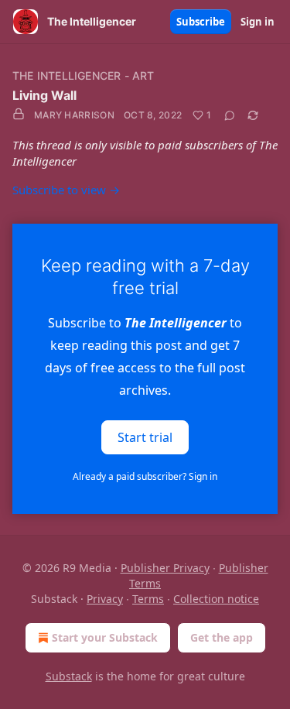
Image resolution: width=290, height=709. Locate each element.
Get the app (221, 637)
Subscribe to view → (66, 189)
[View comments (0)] (230, 115)
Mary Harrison (74, 115)
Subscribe (200, 22)
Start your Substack (105, 637)
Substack (69, 676)
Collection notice (216, 598)
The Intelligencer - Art (83, 75)
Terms (148, 598)
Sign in (258, 22)
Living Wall (44, 95)
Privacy (105, 598)
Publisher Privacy (165, 567)
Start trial (145, 437)
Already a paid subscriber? (145, 476)
